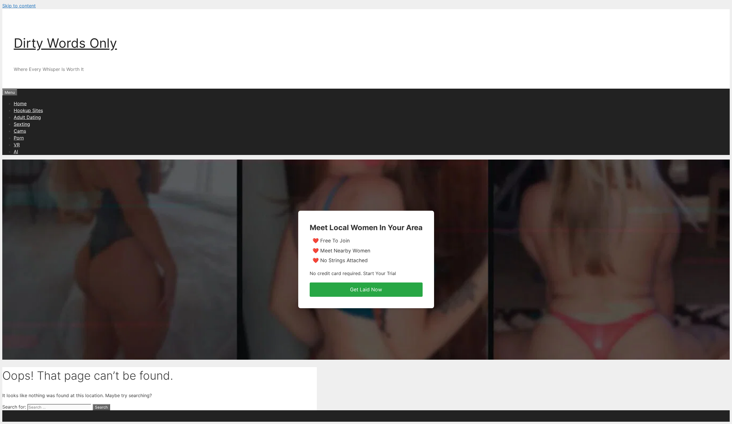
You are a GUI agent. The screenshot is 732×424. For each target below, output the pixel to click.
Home (20, 103)
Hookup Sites (28, 110)
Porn (19, 138)
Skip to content (19, 6)
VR (17, 145)
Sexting (22, 124)
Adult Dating (27, 117)
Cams (20, 131)
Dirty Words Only (65, 43)
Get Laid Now (366, 289)
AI (16, 151)
